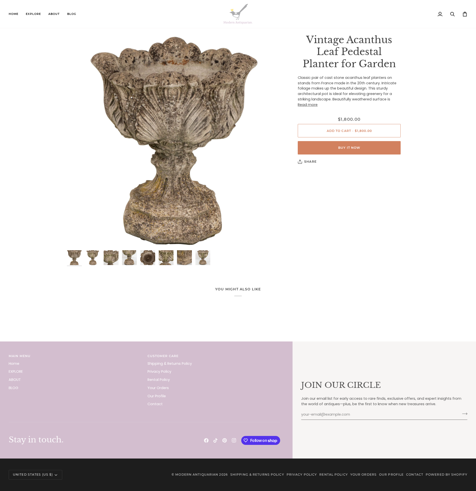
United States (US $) (33, 474)
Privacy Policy (159, 371)
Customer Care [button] (163, 356)
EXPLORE (16, 371)
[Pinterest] (224, 440)
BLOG (13, 387)
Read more (308, 104)
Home (14, 363)
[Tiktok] (215, 440)
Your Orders (158, 387)
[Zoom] (174, 141)
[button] (33, 14)
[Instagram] (234, 440)
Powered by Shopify (446, 474)
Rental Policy (159, 379)
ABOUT (15, 379)
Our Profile (157, 396)
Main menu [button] (19, 356)
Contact (155, 403)
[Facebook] (206, 440)
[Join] (463, 414)
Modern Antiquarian (196, 474)
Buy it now (349, 148)
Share (310, 161)
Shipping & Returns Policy (170, 363)
